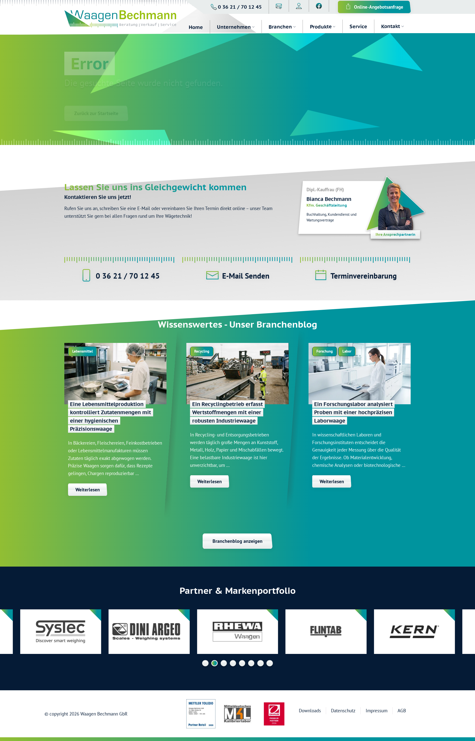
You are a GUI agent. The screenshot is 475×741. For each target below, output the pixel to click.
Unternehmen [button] (234, 27)
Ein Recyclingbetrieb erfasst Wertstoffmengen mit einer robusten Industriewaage (227, 412)
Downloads (310, 710)
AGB (402, 710)
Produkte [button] (321, 26)
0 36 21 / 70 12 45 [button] (128, 276)
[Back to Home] (123, 19)
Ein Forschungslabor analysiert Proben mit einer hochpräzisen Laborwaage (353, 412)
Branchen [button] (280, 27)
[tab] (205, 663)
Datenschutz (343, 710)
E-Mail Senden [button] (245, 276)
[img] (115, 373)
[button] (236, 7)
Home (196, 27)
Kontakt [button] (390, 26)
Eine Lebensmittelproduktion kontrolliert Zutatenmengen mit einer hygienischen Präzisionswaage (110, 416)
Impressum (376, 710)
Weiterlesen (87, 489)
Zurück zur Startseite (96, 113)
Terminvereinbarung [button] (364, 276)
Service (358, 26)
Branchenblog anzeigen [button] (237, 541)
